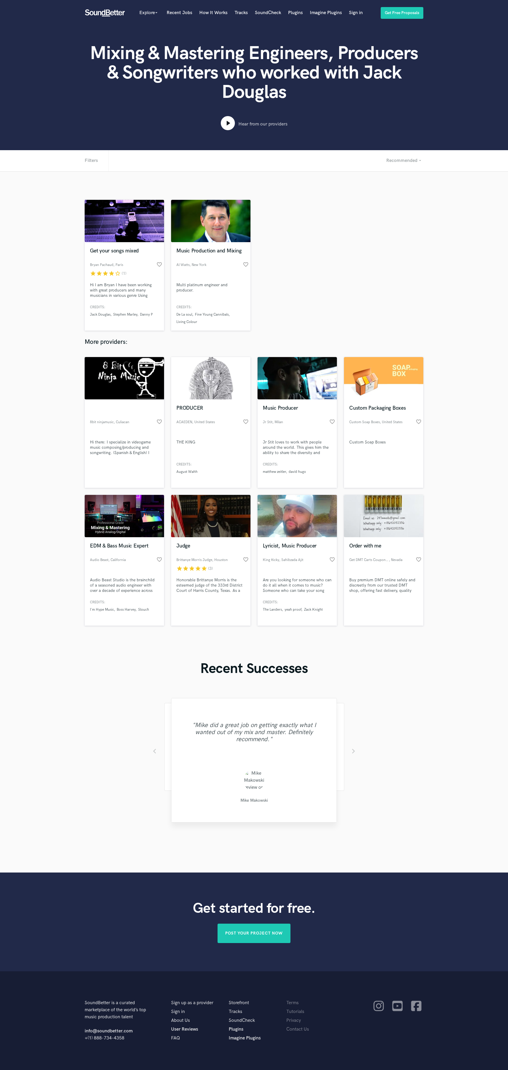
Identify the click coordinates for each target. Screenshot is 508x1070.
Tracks (241, 13)
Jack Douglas (100, 314)
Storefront (239, 1003)
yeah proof (293, 609)
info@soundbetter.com (109, 1031)
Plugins (295, 13)
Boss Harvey (126, 609)
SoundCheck (268, 13)
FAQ (175, 1038)
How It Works (213, 13)
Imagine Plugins (326, 13)
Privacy (293, 1020)
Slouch (143, 609)
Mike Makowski (254, 800)
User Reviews (184, 1029)
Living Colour (186, 322)
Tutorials (295, 1011)
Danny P (146, 314)
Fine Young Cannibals (212, 314)
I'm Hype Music (102, 609)
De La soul (184, 314)
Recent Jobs (179, 13)
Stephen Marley (125, 314)
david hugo (297, 472)
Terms (292, 1003)
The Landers (272, 609)
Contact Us (297, 1029)
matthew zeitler (274, 472)
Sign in (356, 13)
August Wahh (187, 472)
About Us (180, 1020)
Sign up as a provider (192, 1003)
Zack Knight (313, 609)
